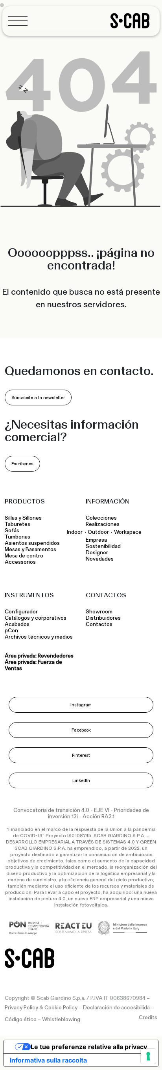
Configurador (21, 612)
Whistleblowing (61, 1019)
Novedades (100, 559)
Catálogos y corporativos (35, 618)
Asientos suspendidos (33, 543)
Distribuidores (103, 618)
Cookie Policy (60, 1008)
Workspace (128, 532)
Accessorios (20, 562)
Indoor (75, 532)
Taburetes (18, 524)
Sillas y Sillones (23, 518)
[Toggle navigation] (20, 20)
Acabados (17, 624)
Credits (148, 1017)
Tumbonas (18, 537)
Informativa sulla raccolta (48, 1060)
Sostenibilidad (103, 546)
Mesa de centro (25, 556)
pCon (11, 631)
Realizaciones (103, 524)
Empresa (96, 540)
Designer (97, 553)
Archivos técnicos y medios (39, 637)
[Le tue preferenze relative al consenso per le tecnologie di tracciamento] (148, 1056)
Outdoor (98, 532)
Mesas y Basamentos (32, 549)
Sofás (12, 531)
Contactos (99, 624)
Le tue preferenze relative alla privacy (89, 1047)
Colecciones (101, 518)
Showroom (99, 612)
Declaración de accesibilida (116, 1008)
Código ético (21, 1019)
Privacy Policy (21, 1008)
